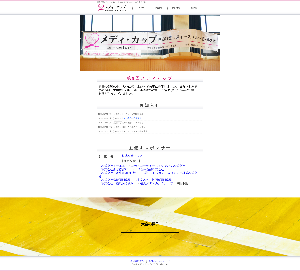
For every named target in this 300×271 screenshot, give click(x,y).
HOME (141, 8)
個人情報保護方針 (137, 261)
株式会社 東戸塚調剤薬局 (154, 179)
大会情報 (159, 8)
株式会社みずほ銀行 (114, 169)
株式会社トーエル (113, 165)
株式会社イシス (132, 155)
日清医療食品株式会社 (149, 169)
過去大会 (194, 8)
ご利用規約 (152, 261)
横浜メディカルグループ (156, 183)
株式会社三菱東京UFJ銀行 (118, 172)
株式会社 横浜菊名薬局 (117, 183)
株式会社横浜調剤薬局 (116, 179)
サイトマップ (164, 261)
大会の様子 (176, 8)
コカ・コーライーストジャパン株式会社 (158, 165)
